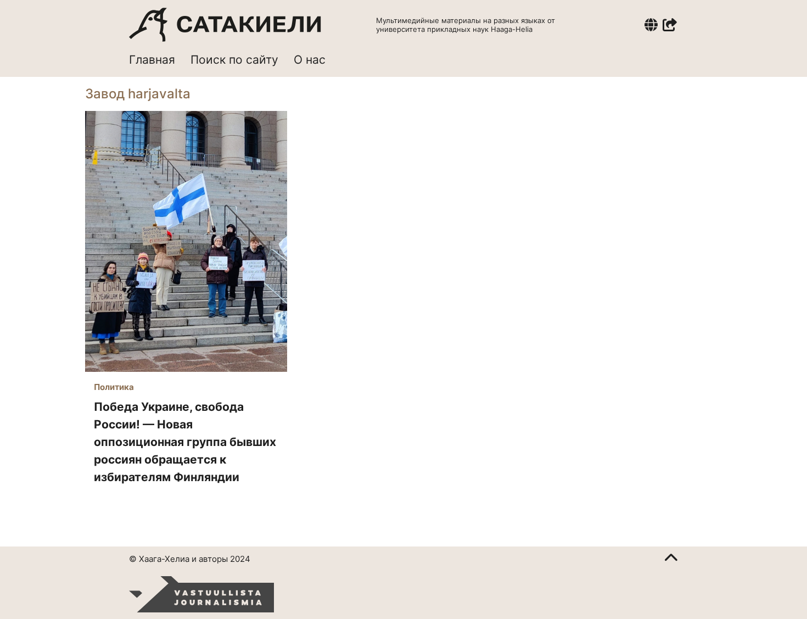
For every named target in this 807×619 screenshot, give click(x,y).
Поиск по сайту (234, 59)
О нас (310, 59)
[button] (651, 25)
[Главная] (225, 24)
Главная (152, 59)
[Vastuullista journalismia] (201, 594)
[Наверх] (671, 559)
